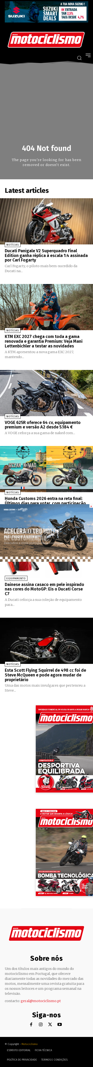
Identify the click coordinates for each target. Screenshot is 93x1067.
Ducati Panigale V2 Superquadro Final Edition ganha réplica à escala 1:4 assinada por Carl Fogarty (46, 255)
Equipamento (16, 578)
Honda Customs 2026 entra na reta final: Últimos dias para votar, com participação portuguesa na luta (45, 503)
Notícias (12, 244)
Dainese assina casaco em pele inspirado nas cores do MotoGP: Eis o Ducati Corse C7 (44, 589)
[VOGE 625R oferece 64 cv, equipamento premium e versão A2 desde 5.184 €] (46, 393)
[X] (50, 1024)
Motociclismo (29, 1044)
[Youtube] (59, 1024)
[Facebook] (31, 1024)
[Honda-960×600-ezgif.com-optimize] (46, 560)
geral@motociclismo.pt (41, 1001)
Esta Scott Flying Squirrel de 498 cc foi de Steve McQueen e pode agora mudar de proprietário (45, 675)
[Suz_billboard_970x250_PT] (46, 21)
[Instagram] (40, 1024)
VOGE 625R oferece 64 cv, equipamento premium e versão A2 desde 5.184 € (43, 425)
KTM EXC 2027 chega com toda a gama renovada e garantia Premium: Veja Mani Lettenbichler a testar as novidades (44, 341)
